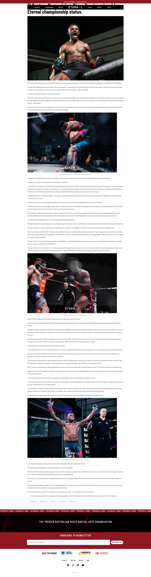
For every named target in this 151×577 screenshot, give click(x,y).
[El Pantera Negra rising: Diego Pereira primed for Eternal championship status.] (75, 48)
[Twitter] (78, 565)
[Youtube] (83, 565)
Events (37, 7)
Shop (109, 7)
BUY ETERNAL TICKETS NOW (75, 2)
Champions (49, 7)
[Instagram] (73, 565)
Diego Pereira (43, 501)
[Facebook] (68, 565)
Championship (33, 501)
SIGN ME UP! (117, 542)
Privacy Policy (75, 572)
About (99, 7)
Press (90, 7)
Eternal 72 (53, 501)
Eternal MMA (62, 501)
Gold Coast (72, 501)
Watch (61, 7)
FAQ (88, 560)
